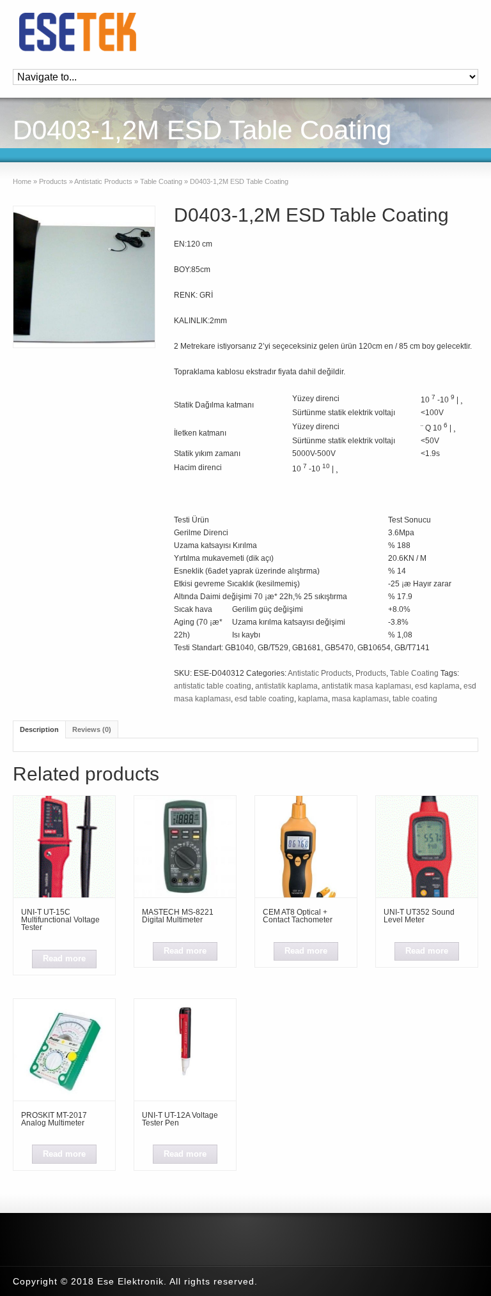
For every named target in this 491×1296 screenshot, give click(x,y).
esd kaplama (437, 686)
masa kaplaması (360, 698)
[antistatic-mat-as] (84, 277)
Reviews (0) (91, 729)
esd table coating (264, 698)
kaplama (313, 698)
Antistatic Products (103, 181)
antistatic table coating (212, 686)
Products (53, 181)
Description (39, 729)
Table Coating (161, 181)
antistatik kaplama (286, 686)
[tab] (39, 729)
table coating (415, 698)
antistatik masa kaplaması (366, 686)
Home (22, 181)
